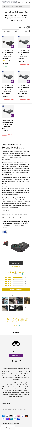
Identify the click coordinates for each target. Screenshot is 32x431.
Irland (10, 390)
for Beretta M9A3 (11, 216)
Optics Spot (7, 423)
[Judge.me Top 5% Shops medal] (26, 320)
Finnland (4, 388)
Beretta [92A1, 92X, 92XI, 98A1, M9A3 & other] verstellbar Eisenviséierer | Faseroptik (7, 54)
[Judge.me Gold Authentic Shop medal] (12, 320)
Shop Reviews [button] (16, 266)
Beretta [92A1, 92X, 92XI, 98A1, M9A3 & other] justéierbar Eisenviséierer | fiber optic (23, 54)
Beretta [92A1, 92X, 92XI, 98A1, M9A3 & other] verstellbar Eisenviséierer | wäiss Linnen (7, 89)
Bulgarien (4, 386)
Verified (16, 326)
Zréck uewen (16, 332)
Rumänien (5, 394)
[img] (16, 272)
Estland (27, 386)
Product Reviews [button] (16, 263)
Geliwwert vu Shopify (15, 423)
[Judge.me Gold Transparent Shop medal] (17, 320)
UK (28, 394)
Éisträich (20, 385)
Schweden (18, 394)
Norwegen (17, 392)
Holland (11, 392)
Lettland (19, 390)
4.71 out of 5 (20, 272)
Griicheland (26, 388)
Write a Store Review (16, 289)
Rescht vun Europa (14, 396)
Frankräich (11, 388)
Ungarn (6, 390)
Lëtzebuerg (5, 392)
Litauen (25, 390)
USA (21, 396)
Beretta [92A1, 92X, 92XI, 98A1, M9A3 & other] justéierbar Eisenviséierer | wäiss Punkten (23, 89)
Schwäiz (24, 394)
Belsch (25, 385)
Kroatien (15, 386)
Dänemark (22, 386)
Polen (22, 392)
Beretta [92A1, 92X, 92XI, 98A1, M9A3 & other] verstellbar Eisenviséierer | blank (7, 124)
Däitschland (18, 388)
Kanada (10, 386)
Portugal (27, 392)
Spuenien (12, 394)
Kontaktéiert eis (18, 223)
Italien (15, 390)
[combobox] (16, 6)
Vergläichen (22, 27)
